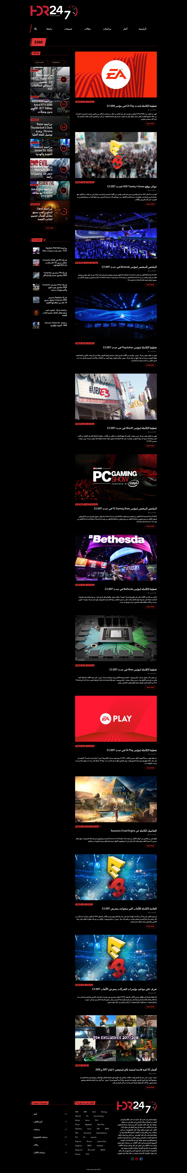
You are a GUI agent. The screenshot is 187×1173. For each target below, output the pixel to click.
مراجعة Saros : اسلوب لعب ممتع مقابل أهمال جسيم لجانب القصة (41, 214)
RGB (76, 1112)
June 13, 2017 (153, 271)
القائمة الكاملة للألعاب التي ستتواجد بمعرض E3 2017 (129, 908)
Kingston (78, 1146)
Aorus (87, 1120)
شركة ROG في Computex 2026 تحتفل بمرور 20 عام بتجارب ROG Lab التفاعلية (55, 262)
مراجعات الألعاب (39, 1152)
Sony (89, 1129)
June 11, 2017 (153, 754)
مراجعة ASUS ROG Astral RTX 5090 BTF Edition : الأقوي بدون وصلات (41, 106)
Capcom (78, 1141)
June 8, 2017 (153, 912)
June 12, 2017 (153, 512)
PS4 (96, 1120)
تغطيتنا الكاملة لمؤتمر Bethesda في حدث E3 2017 (131, 589)
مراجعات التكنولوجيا (40, 1137)
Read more (150, 124)
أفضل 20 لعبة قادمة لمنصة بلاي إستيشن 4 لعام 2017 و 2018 (126, 1069)
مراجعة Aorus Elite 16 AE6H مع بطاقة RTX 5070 (41, 192)
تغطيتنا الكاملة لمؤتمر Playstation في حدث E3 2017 (130, 347)
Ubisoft (78, 1116)
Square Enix (101, 1141)
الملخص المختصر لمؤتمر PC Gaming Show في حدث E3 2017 (125, 508)
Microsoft (91, 1150)
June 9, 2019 (153, 110)
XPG (76, 1133)
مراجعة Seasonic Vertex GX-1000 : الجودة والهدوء (43, 150)
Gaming (104, 1112)
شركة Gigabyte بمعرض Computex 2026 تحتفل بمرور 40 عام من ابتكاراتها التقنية (55, 300)
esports (94, 1137)
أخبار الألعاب (37, 1122)
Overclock (87, 1133)
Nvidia (77, 1120)
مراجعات (36, 1129)
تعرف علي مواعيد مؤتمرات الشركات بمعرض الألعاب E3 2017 (124, 989)
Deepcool (78, 1150)
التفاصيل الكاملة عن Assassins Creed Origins (134, 830)
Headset (100, 1146)
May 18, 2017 (153, 1073)
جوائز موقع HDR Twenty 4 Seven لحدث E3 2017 (132, 186)
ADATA (102, 1150)
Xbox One (100, 1124)
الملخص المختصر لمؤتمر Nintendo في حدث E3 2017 (129, 266)
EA (84, 1137)
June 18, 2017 (153, 190)
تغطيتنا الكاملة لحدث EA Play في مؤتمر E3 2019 (132, 105)
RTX (87, 1154)
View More (50, 228)
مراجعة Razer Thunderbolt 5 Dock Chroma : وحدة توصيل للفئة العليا (41, 129)
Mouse (89, 1141)
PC (87, 1116)
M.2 (76, 1137)
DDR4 (89, 1146)
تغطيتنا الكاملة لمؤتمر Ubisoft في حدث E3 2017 (132, 428)
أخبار (35, 1114)
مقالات (35, 1145)
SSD (98, 1129)
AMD (85, 1112)
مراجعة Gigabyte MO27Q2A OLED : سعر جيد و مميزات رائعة (41, 171)
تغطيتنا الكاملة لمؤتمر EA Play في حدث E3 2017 (132, 750)
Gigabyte (88, 1124)
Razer (77, 1124)
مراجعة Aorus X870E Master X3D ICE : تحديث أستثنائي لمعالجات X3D (41, 81)
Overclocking (99, 1116)
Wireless (78, 1129)
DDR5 (107, 1129)
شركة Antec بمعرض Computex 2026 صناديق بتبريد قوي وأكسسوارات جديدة (54, 287)
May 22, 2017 (153, 993)
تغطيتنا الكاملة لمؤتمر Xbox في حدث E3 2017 (133, 669)
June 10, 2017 (152, 834)
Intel (94, 1112)
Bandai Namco (102, 1133)
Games (77, 1154)
